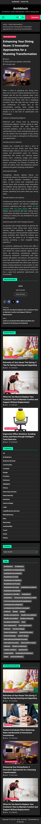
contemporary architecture (13, 604)
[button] (3, 17)
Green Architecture (10, 632)
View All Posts (20, 294)
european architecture (11, 622)
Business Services (9, 461)
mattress (7, 646)
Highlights (6, 484)
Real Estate (6, 522)
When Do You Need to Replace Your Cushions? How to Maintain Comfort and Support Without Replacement (20, 399)
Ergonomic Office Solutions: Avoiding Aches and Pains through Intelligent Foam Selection (19, 436)
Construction (7, 465)
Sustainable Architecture (24, 653)
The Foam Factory (20, 208)
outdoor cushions (10, 650)
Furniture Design (18, 629)
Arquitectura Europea (11, 587)
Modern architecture (20, 646)
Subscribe (35, 17)
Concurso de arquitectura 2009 (25, 597)
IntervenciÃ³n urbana (28, 643)
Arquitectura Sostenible (12, 591)
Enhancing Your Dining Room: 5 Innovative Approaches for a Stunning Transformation (19, 769)
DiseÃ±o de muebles (11, 618)
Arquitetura (8, 597)
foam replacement (10, 625)
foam (23, 622)
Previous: (20, 311)
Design (5, 472)
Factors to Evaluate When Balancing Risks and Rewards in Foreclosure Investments (18, 732)
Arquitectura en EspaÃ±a (12, 580)
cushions (7, 611)
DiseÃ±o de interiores (11, 615)
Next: (18, 321)
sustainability (7, 526)
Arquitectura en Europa (12, 584)
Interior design (23, 636)
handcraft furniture (26, 632)
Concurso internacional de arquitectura (17, 601)
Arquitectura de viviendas (12, 573)
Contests (6, 468)
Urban (5, 534)
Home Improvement (10, 37)
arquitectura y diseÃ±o (12, 594)
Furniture (6, 476)
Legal (5, 507)
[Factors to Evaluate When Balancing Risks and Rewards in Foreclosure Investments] (20, 715)
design (22, 611)
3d (4, 453)
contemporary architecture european (16, 608)
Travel (5, 530)
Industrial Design (10, 636)
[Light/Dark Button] (18, 17)
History (5, 488)
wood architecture (17, 656)
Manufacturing (8, 514)
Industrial (6, 499)
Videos (5, 538)
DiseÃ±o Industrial (26, 618)
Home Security (8, 495)
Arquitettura (26, 594)
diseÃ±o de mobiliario (28, 615)
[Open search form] (22, 17)
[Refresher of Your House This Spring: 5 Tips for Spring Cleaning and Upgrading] (20, 348)
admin (7, 59)
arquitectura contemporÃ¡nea (14, 570)
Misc (4, 518)
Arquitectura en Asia (11, 577)
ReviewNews (33, 819)
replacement (23, 650)
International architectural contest (15, 639)
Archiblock (20, 8)
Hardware (6, 480)
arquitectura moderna (28, 587)
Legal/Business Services (11, 511)
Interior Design (8, 503)
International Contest (11, 643)
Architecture (7, 457)
